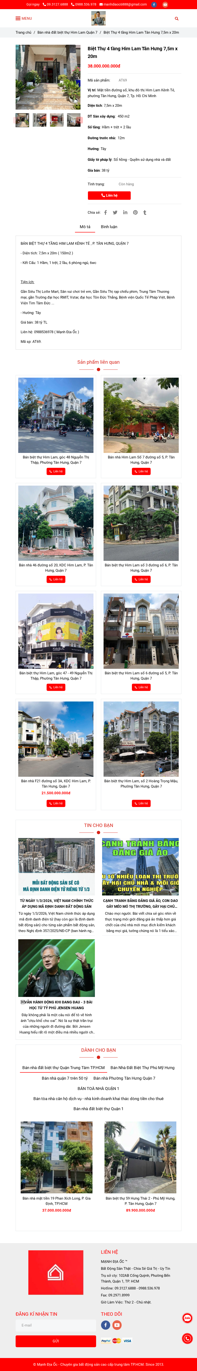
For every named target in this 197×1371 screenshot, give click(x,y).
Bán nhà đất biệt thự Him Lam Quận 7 (67, 32)
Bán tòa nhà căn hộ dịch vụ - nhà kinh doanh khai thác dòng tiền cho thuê (98, 1098)
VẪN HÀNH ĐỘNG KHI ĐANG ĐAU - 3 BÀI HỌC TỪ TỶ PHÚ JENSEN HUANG (56, 1005)
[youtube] (165, 4)
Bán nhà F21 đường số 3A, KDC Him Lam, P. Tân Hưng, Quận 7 (56, 784)
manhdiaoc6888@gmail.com (125, 4)
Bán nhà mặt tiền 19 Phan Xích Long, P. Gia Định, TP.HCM (57, 1201)
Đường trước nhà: (103, 138)
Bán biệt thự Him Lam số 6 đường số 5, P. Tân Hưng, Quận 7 (141, 676)
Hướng (93, 149)
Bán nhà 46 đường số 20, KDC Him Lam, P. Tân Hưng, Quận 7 (56, 568)
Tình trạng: (97, 184)
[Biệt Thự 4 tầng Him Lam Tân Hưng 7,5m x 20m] (98, 18)
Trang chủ (23, 32)
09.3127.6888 (58, 4)
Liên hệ (111, 195)
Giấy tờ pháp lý (100, 159)
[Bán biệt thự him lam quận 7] (48, 77)
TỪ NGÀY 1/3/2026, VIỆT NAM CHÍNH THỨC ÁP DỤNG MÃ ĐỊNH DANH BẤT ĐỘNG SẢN (56, 904)
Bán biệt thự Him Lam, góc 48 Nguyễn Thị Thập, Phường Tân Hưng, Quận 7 (56, 460)
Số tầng (94, 127)
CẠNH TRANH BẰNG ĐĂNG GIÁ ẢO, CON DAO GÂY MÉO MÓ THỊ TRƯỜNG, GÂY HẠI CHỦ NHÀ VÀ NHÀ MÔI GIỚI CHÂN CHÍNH (140, 904)
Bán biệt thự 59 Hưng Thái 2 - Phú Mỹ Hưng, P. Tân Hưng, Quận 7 (140, 1201)
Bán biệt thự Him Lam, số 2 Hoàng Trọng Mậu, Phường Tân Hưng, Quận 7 (141, 784)
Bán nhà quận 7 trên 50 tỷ (65, 1078)
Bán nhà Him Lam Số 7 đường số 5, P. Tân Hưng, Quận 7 (141, 460)
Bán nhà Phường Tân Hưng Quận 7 (124, 1078)
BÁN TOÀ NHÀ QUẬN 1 (98, 1088)
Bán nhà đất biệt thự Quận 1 (99, 1109)
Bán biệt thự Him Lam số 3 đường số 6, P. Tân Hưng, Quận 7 (141, 568)
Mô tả (85, 227)
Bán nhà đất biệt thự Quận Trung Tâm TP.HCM (63, 1067)
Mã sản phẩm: (99, 80)
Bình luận (109, 227)
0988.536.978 (85, 4)
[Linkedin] (125, 212)
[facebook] (154, 4)
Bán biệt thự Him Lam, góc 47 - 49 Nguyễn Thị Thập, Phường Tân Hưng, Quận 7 (55, 676)
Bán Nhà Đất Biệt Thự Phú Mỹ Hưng (143, 1067)
